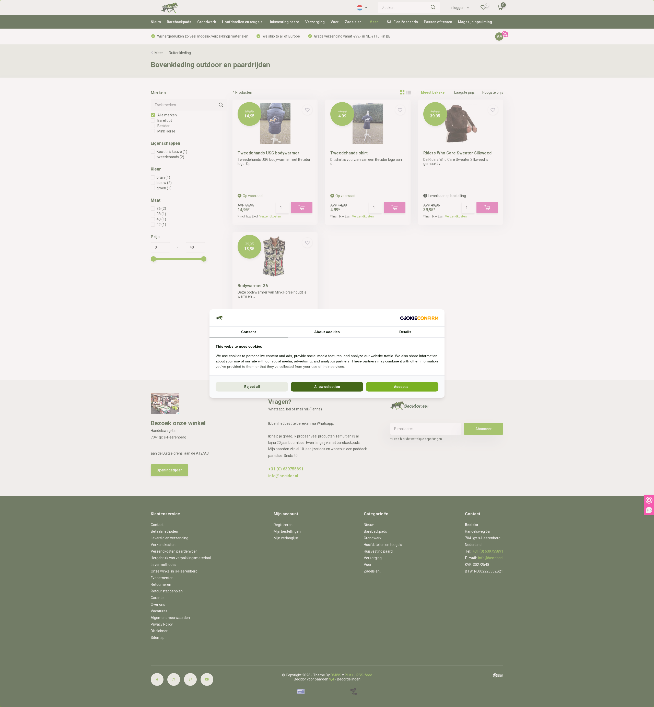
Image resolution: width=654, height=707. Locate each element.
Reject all (252, 387)
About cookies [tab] (327, 332)
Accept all (402, 387)
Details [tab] (405, 332)
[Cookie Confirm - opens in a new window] (419, 318)
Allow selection (327, 387)
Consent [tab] (248, 332)
